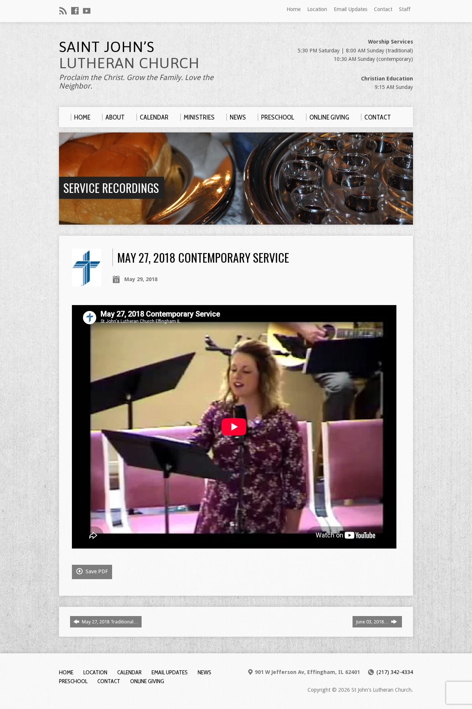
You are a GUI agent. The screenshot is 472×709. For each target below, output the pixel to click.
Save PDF (96, 571)
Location (317, 9)
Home (294, 9)
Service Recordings (111, 187)
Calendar (129, 672)
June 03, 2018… (373, 622)
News (204, 672)
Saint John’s (129, 54)
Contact (383, 9)
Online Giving (147, 681)
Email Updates (350, 9)
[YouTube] (86, 10)
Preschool (73, 681)
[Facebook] (75, 10)
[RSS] (63, 10)
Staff (404, 9)
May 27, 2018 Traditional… (109, 622)
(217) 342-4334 (394, 672)
